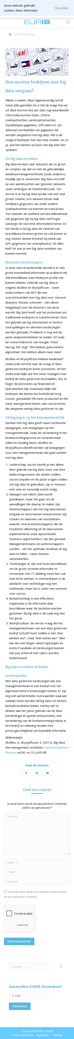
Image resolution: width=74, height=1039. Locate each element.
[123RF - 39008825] (37, 62)
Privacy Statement (23, 1035)
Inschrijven (19, 1006)
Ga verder (61, 8)
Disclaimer (43, 1035)
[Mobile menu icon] (67, 21)
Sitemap (57, 1035)
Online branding (24, 34)
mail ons (14, 22)
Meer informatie (26, 10)
